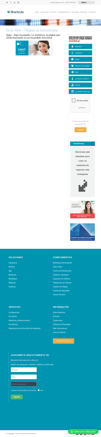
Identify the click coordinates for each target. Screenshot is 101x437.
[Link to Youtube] (14, 2)
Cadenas (12, 286)
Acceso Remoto (59, 294)
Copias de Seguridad (61, 290)
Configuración (14, 312)
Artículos (56, 316)
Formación (13, 316)
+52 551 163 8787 (70, 2)
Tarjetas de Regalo (60, 286)
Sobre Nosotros (59, 312)
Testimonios (57, 320)
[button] (83, 431)
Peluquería (13, 262)
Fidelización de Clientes (62, 282)
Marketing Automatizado (62, 262)
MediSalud (13, 278)
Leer (41, 390)
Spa (10, 270)
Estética (12, 266)
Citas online (57, 266)
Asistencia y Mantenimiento (19, 320)
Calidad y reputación (61, 274)
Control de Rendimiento (62, 270)
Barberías (12, 274)
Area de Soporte (59, 332)
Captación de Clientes (61, 278)
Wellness (12, 282)
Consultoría (13, 324)
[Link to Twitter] (7, 2)
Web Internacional (60, 328)
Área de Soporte (55, 2)
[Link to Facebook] (11, 2)
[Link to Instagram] (18, 2)
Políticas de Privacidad (62, 324)
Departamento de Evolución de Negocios (25, 328)
